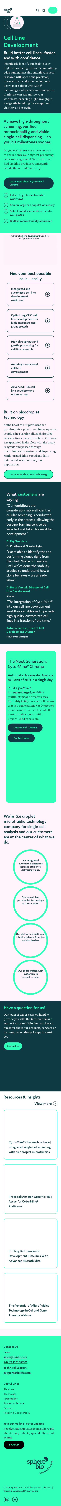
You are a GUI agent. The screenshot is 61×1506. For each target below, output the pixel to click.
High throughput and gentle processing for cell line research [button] (24, 345)
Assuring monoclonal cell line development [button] (24, 368)
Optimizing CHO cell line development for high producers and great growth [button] (24, 320)
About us (9, 1389)
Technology (10, 1394)
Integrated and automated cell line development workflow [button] (23, 294)
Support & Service (14, 1403)
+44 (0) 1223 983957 (15, 1362)
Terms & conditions (13, 1491)
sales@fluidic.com (15, 1357)
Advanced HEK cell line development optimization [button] (23, 390)
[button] (29, 183)
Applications (11, 1398)
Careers (8, 1408)
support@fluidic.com (17, 1373)
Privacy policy (31, 1491)
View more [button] (43, 1103)
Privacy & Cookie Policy (17, 1412)
